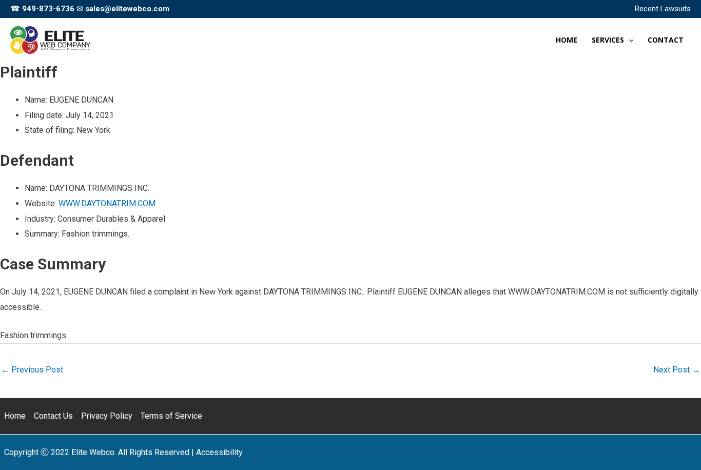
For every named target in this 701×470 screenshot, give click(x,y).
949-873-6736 (48, 8)
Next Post (676, 370)
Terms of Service (171, 416)
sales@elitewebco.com (127, 8)
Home (15, 416)
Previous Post (32, 370)
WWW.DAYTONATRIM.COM (107, 203)
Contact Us (53, 416)
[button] (628, 40)
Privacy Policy (106, 416)
